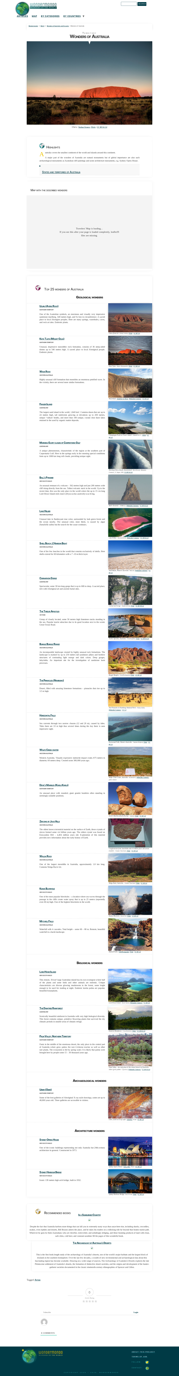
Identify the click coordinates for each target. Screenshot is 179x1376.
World (42, 26)
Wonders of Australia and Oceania (58, 26)
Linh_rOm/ (127, 1167)
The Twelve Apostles (49, 611)
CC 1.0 (124, 710)
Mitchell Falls (46, 921)
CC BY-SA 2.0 (102, 127)
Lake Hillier (44, 511)
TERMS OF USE (139, 1357)
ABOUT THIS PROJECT (143, 1352)
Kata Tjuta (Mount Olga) (51, 338)
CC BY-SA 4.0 (144, 505)
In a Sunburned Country (89, 1214)
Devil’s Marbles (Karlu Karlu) (53, 785)
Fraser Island (45, 404)
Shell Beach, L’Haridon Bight (53, 543)
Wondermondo (33, 26)
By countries (72, 16)
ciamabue (129, 1119)
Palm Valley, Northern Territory (55, 1036)
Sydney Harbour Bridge (50, 1172)
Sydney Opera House (49, 1139)
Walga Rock (45, 856)
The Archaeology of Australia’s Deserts (92, 1242)
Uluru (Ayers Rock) (48, 306)
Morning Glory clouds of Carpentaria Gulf (59, 442)
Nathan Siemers (84, 127)
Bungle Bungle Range (49, 644)
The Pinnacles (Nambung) (51, 680)
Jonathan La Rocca (122, 399)
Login (135, 1312)
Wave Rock (44, 371)
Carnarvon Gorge (48, 578)
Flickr (93, 127)
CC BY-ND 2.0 (140, 606)
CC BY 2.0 (137, 333)
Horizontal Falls (47, 715)
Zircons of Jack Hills (49, 821)
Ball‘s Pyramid (46, 477)
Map (34, 16)
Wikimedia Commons (135, 399)
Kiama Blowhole (47, 888)
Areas (37, 1280)
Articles (22, 16)
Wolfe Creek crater (48, 749)
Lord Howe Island (47, 971)
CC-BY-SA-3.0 (128, 472)
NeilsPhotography (124, 952)
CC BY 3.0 (147, 1003)
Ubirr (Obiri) (45, 1089)
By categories (50, 16)
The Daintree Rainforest (51, 1008)
